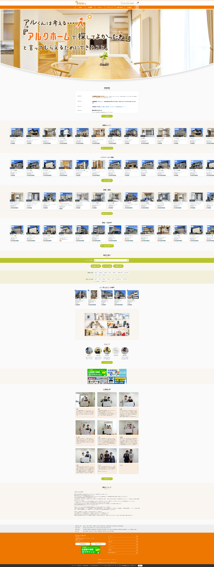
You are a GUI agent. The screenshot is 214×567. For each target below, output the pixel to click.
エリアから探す (107, 266)
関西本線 (89, 529)
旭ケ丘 (94, 527)
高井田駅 (105, 272)
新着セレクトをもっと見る (107, 148)
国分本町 (84, 527)
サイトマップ (110, 7)
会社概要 (90, 7)
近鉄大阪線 (85, 529)
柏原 (84, 531)
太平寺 (109, 527)
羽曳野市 (108, 279)
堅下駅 (110, 272)
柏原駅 (96, 272)
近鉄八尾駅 (126, 272)
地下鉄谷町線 (114, 529)
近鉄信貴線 (104, 529)
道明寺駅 (104, 274)
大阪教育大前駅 (119, 272)
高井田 (90, 531)
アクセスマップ (111, 547)
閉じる (140, 565)
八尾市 (100, 279)
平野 (99, 527)
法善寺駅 (114, 272)
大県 (97, 527)
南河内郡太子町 (118, 279)
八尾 (107, 531)
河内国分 (86, 531)
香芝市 (113, 279)
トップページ (110, 536)
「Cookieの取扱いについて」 (125, 565)
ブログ (109, 544)
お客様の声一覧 (107, 478)
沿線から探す (97, 266)
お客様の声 (110, 541)
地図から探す (119, 266)
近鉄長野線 (120, 529)
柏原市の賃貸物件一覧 (112, 552)
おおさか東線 (109, 529)
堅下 (93, 531)
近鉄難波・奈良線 (133, 529)
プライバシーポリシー (106, 559)
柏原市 (96, 279)
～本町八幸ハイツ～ (100, 101)
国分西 (91, 527)
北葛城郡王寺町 (104, 281)
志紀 (110, 531)
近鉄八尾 (104, 531)
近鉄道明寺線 (94, 529)
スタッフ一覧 (107, 362)
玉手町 (102, 527)
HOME (80, 7)
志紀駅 (100, 274)
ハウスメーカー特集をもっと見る (107, 180)
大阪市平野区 (125, 279)
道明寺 (112, 531)
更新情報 (107, 116)
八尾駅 (96, 274)
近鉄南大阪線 (99, 529)
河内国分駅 (100, 272)
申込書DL (129, 7)
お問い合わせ (120, 7)
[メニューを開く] (137, 7)
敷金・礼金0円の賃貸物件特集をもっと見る (107, 246)
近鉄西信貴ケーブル (126, 529)
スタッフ (100, 7)
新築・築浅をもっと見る (107, 213)
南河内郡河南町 (97, 281)
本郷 (107, 527)
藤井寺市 (104, 279)
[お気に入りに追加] (23, 137)
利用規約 (100, 559)
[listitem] (82, 136)
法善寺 (88, 527)
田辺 (104, 527)
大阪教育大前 (100, 531)
